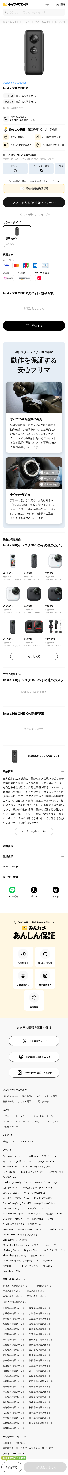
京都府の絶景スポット (40, 1370)
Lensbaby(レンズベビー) (15, 1239)
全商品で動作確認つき (21, 144)
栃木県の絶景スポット (14, 1329)
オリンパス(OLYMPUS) (35, 1192)
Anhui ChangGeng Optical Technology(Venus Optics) (29, 1203)
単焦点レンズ (9, 1141)
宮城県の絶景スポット (40, 1313)
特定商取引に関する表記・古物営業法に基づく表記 (28, 1448)
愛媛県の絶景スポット (40, 1402)
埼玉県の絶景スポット (14, 1334)
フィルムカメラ (51, 1121)
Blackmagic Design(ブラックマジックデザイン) (26, 1182)
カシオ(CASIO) (10, 1187)
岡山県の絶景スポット (14, 1391)
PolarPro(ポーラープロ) (53, 1250)
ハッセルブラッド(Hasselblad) (37, 1187)
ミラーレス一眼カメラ (14, 1116)
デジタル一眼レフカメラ (41, 1116)
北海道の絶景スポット (14, 1308)
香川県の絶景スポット (14, 1402)
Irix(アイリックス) (29, 1265)
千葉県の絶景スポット (40, 1334)
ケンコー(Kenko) (44, 1260)
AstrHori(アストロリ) (13, 1224)
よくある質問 (24, 1101)
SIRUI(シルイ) (35, 1213)
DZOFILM (41, 1229)
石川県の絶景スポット (14, 1355)
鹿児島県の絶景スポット (41, 1423)
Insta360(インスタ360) (31, 1171)
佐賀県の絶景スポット (14, 1412)
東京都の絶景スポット (14, 1339)
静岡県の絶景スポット (40, 1360)
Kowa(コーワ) (9, 1265)
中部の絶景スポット (12, 1291)
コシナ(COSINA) (11, 1208)
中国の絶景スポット (12, 1296)
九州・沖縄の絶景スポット (16, 1301)
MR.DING (47, 1265)
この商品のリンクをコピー (37, 214)
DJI (55, 1182)
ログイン (49, 4)
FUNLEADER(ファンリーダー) (17, 1260)
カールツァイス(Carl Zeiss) (16, 1198)
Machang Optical (11, 1250)
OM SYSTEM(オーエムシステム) (37, 1166)
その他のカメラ (42, 22)
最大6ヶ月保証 (17, 136)
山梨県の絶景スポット (14, 1344)
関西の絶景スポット (36, 1291)
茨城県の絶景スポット (40, 1323)
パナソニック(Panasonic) (41, 1161)
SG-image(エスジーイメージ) (17, 1229)
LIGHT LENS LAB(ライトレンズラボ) (20, 1234)
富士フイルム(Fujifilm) (14, 1161)
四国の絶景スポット (36, 1296)
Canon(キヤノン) (11, 1156)
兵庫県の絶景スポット (40, 1376)
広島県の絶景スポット (40, 1391)
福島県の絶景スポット (14, 1323)
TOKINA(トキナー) (37, 1224)
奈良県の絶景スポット (14, 1381)
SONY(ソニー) (49, 1156)
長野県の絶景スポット (40, 1344)
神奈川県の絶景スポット (41, 1339)
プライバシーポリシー (14, 1453)
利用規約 (20, 1443)
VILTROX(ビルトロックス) (36, 1208)
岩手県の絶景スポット (14, 1313)
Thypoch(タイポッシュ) (14, 1255)
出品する (12, 1467)
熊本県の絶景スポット (14, 1417)
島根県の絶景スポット (40, 1386)
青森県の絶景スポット (40, 1308)
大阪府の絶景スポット (14, 1376)
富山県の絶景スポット (40, 1349)
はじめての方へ (10, 1096)
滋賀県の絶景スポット (14, 1370)
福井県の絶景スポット (40, 1355)
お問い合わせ (42, 1101)
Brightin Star (30, 1250)
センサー (15, 165)
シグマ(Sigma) (10, 1177)
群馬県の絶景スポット (40, 1329)
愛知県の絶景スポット (14, 1365)
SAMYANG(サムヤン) (13, 1213)
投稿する (37, 326)
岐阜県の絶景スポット (14, 1360)
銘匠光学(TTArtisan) (13, 1218)
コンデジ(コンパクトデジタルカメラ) (21, 1121)
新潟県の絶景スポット (14, 1349)
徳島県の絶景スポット (40, 1396)
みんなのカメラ (10, 22)
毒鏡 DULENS (37, 1255)
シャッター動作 (41, 165)
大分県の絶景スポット (40, 1417)
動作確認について (31, 1096)
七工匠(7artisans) (54, 1213)
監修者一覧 (8, 1101)
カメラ (26, 22)
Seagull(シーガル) (11, 1271)
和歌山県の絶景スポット (41, 1381)
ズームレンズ (26, 1141)
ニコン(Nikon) (31, 1156)
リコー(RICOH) (10, 1166)
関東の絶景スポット (45, 1285)
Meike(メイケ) (57, 1229)
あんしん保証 (50, 1096)
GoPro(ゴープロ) (56, 1171)
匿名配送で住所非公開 (53, 144)
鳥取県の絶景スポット (14, 1386)
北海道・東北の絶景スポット (17, 1285)
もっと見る (34, 656)
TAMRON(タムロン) (43, 1198)
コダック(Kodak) (11, 1192)
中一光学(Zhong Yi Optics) (40, 1218)
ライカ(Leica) (9, 1171)
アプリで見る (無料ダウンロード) (34, 203)
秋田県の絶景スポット (14, 1318)
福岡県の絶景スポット (40, 1407)
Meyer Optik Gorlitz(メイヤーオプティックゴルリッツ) (30, 1245)
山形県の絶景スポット (40, 1318)
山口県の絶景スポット (14, 1396)
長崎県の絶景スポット (40, 1412)
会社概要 (7, 1443)
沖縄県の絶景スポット (14, 1428)
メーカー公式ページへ (34, 831)
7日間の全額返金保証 (52, 136)
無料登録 (60, 4)
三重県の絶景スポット (40, 1365)
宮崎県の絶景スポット (14, 1423)
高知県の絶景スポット (14, 1407)
